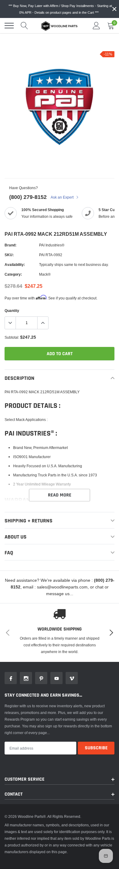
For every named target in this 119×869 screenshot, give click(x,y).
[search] (24, 25)
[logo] (59, 25)
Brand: (10, 245)
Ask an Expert (62, 197)
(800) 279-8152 (28, 197)
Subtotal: (12, 337)
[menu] (9, 25)
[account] (96, 25)
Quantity (12, 310)
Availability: (15, 264)
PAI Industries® (51, 245)
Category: (13, 274)
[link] (11, 678)
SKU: (9, 255)
